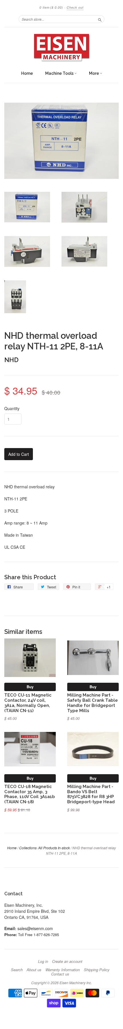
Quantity (11, 408)
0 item (51, 7)
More (94, 73)
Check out (75, 7)
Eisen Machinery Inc (75, 982)
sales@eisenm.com (35, 928)
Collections (28, 847)
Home (27, 73)
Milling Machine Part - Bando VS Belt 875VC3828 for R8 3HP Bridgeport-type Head (91, 794)
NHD (11, 360)
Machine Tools (59, 73)
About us (34, 970)
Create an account (67, 961)
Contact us (60, 974)
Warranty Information (62, 970)
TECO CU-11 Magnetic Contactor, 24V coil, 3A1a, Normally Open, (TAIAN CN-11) (27, 703)
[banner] (61, 47)
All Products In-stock (54, 847)
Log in (43, 961)
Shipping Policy (97, 970)
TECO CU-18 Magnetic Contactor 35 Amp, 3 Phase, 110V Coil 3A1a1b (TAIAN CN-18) (29, 794)
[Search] (100, 19)
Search (17, 970)
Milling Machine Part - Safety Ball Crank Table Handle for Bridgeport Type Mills (92, 703)
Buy (30, 686)
